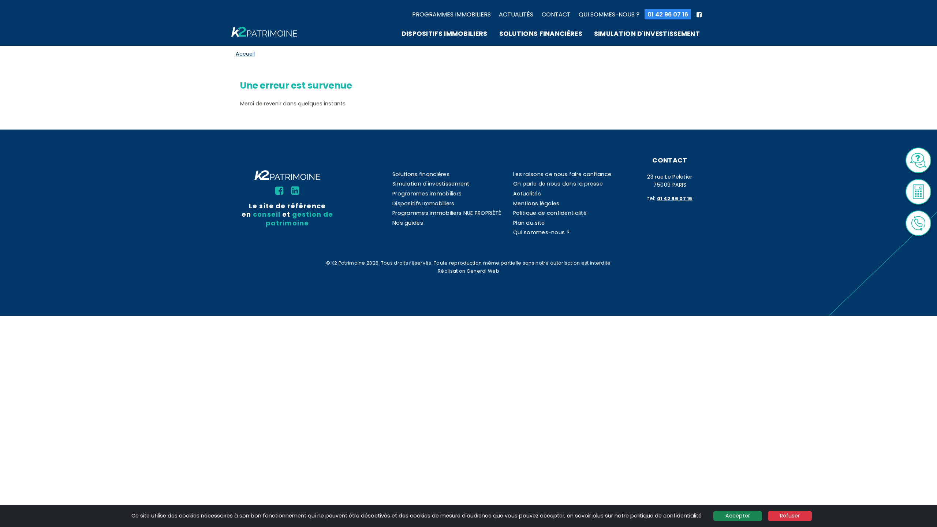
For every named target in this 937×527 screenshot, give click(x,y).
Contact (556, 14)
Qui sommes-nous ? (609, 14)
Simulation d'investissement (647, 33)
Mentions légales (536, 203)
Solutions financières (540, 33)
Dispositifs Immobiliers (445, 33)
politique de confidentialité (666, 515)
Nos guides (407, 223)
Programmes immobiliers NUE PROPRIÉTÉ (446, 213)
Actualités (516, 14)
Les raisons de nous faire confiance (562, 174)
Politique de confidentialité (550, 213)
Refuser (790, 515)
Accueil (245, 53)
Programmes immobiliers (451, 14)
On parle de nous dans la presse (558, 183)
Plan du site (529, 223)
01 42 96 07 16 (667, 14)
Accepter (737, 515)
